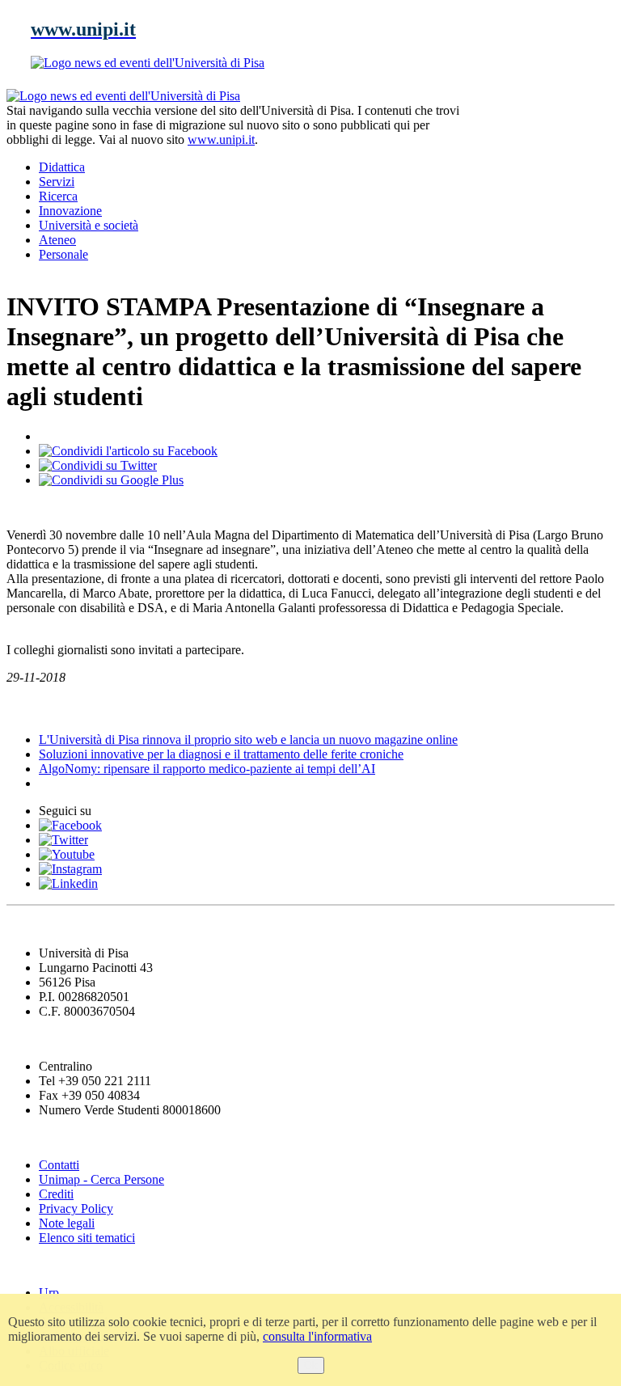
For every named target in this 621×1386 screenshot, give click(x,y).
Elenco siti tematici (87, 1237)
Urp (49, 1292)
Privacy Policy (76, 1208)
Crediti (56, 1194)
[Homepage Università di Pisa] (542, 144)
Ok (311, 1365)
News (23, 708)
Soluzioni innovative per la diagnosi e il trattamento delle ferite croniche (221, 754)
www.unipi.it (221, 139)
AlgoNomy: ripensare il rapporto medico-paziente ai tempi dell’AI (207, 768)
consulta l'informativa (317, 1336)
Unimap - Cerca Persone (101, 1179)
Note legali (67, 1223)
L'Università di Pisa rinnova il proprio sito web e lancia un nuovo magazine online (248, 739)
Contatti (59, 1165)
